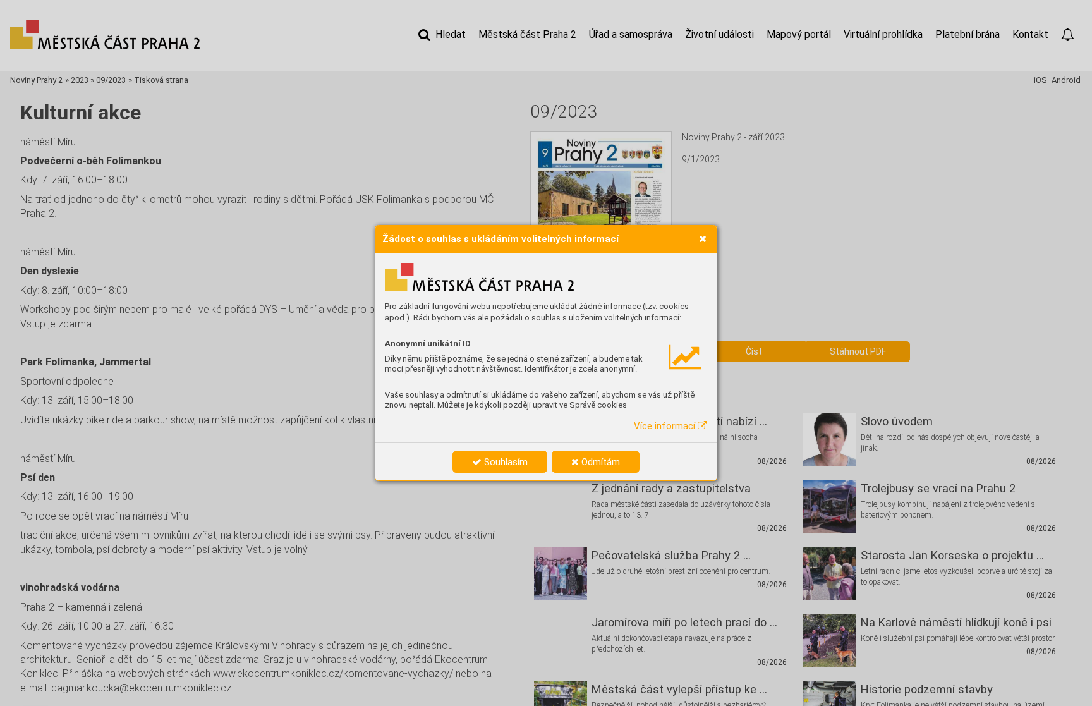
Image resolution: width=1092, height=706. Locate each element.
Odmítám (599, 462)
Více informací (666, 426)
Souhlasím (505, 462)
